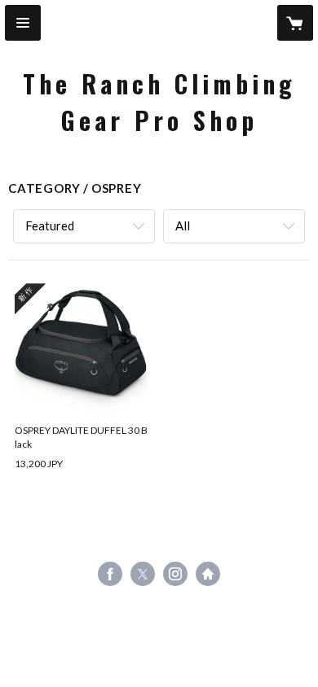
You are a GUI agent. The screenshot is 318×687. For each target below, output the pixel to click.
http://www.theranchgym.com (208, 574)
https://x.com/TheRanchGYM (142, 574)
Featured (49, 225)
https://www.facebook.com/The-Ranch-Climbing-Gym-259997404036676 (110, 574)
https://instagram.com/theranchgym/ (175, 574)
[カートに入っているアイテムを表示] (295, 23)
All (182, 225)
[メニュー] (23, 23)
